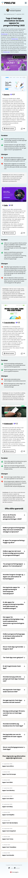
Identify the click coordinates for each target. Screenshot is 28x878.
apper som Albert (8, 798)
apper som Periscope (9, 774)
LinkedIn (18, 868)
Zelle (6, 205)
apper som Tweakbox (9, 847)
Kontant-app (4, 34)
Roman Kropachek (15, 10)
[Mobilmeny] (25, 3)
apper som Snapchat (9, 831)
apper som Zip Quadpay (10, 823)
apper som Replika (8, 815)
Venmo (6, 94)
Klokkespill (8, 424)
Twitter (12, 868)
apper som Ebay (7, 807)
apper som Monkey (8, 790)
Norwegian (15, 872)
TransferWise (9, 323)
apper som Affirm (8, 766)
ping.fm (9, 3)
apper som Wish (7, 782)
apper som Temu (7, 839)
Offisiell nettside (10, 128)
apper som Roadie (8, 855)
